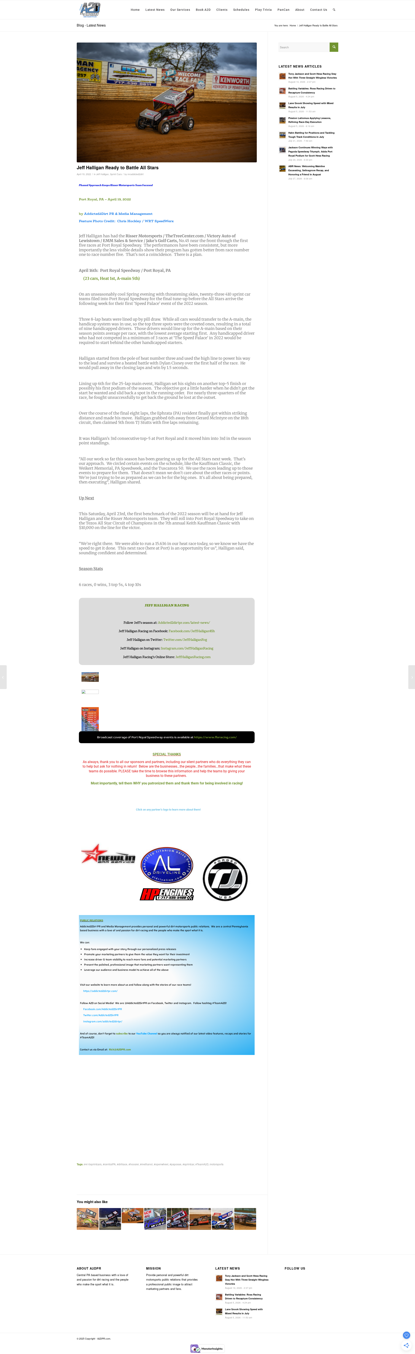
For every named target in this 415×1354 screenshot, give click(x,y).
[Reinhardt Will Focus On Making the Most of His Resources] (110, 1219)
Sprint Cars (116, 174)
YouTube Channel (146, 1033)
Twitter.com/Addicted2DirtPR (100, 1015)
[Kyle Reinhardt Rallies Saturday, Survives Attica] (411, 677)
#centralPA (109, 1164)
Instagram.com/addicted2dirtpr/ (102, 1021)
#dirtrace (122, 1164)
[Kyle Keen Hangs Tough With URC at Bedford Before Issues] (223, 1219)
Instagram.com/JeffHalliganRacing (187, 648)
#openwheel (161, 1164)
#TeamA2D (201, 1164)
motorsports (216, 1164)
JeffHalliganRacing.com (193, 657)
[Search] (334, 9)
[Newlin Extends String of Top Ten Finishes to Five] (178, 1219)
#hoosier (134, 1164)
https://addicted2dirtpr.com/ (100, 991)
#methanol (146, 1164)
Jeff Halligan (102, 174)
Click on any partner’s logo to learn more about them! (168, 809)
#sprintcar (188, 1164)
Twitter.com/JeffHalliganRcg (185, 640)
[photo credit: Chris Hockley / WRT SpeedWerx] (167, 102)
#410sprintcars (93, 1164)
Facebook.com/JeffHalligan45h (192, 631)
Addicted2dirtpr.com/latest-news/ (184, 623)
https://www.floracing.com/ (215, 737)
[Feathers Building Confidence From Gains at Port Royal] (200, 1219)
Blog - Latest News (91, 25)
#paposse (175, 1164)
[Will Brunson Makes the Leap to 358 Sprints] (3, 677)
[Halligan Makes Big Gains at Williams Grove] (133, 1215)
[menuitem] (135, 9)
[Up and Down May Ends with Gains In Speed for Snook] (245, 1219)
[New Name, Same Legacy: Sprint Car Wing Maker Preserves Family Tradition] (155, 1219)
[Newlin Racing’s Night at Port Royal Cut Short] (88, 1219)
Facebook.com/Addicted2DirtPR (102, 1009)
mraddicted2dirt (136, 174)
